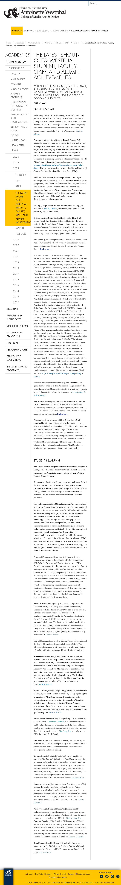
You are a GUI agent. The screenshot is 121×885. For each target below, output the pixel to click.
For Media (39, 874)
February (21, 233)
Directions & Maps (83, 874)
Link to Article (45, 684)
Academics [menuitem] (17, 31)
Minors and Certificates (14, 317)
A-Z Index (29, 874)
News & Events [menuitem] (42, 31)
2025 (16, 162)
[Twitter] (107, 878)
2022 (16, 245)
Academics (19, 43)
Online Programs (18, 325)
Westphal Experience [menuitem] (80, 31)
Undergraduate (34, 43)
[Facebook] (102, 878)
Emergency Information (58, 877)
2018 (16, 268)
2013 (16, 296)
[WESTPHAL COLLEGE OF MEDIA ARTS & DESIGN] (35, 18)
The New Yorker (50, 208)
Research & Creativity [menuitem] (60, 31)
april (75, 43)
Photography (16, 68)
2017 (16, 273)
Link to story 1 (79, 392)
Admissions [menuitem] (28, 31)
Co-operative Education (14, 334)
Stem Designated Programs (17, 368)
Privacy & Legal (60, 874)
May (18, 180)
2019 (16, 262)
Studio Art (13, 342)
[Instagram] (112, 878)
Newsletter (18, 145)
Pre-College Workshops (14, 358)
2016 (16, 279)
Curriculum (18, 78)
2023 (16, 239)
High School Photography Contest (19, 106)
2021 (16, 250)
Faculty (15, 73)
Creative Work (19, 88)
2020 (16, 256)
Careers (48, 874)
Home (8, 43)
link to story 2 (40, 395)
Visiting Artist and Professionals (19, 118)
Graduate (13, 308)
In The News (18, 140)
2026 (16, 156)
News (58, 43)
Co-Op (14, 135)
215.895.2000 (88, 882)
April (18, 186)
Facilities (16, 83)
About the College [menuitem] (99, 31)
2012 (16, 302)
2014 (16, 290)
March (20, 227)
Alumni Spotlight (16, 95)
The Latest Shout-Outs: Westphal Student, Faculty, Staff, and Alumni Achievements (23, 207)
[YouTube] (117, 878)
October (21, 174)
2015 (16, 285)
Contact (71, 874)
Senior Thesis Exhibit (19, 128)
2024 (67, 43)
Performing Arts (17, 349)
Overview (48, 43)
